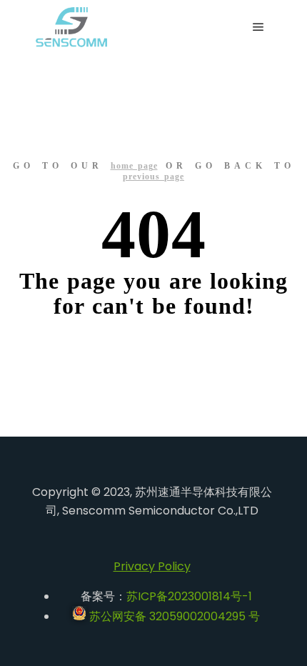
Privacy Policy (152, 566)
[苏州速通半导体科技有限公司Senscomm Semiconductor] (71, 27)
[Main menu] (258, 27)
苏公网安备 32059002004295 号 (173, 616)
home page (134, 166)
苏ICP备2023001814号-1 (189, 596)
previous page (153, 177)
